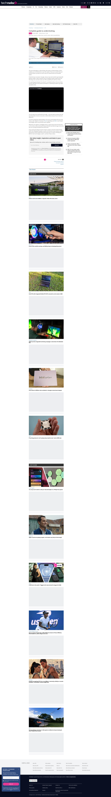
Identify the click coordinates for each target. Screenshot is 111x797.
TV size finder (39, 24)
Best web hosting (56, 24)
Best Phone (59, 763)
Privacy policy (31, 787)
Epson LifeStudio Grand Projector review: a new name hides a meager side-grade (73, 128)
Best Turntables (69, 763)
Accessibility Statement (33, 790)
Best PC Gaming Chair (49, 770)
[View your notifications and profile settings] (103, 3)
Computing (31, 27)
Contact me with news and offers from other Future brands (11, 781)
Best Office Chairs (69, 770)
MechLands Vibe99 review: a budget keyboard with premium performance (74, 134)
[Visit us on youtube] (91, 3)
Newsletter (61, 67)
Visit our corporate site (71, 776)
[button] (108, 2)
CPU (45, 27)
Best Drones (84, 767)
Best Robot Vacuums (86, 770)
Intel (46, 121)
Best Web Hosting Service (38, 767)
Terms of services (45, 148)
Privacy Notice (34, 149)
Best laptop (47, 24)
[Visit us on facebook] (87, 3)
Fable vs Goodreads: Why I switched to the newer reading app (74, 145)
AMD (55, 121)
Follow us (55, 67)
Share (32, 67)
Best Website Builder (37, 770)
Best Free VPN (35, 765)
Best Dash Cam (85, 765)
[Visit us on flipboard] (93, 3)
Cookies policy (45, 787)
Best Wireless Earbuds (70, 767)
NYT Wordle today (66, 24)
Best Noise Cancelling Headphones (72, 765)
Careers (43, 790)
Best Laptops (47, 763)
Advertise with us (59, 787)
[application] (46, 99)
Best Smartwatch (60, 770)
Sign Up (11, 784)
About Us (31, 785)
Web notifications (72, 787)
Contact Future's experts (47, 785)
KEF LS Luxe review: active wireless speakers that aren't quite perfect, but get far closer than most (74, 151)
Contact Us (58, 785)
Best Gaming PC (48, 767)
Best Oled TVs (59, 767)
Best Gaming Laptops (49, 765)
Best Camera (84, 763)
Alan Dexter (36, 33)
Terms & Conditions (10, 789)
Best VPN (75, 24)
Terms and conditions (73, 785)
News (30, 33)
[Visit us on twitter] (89, 3)
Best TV (58, 765)
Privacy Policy (15, 788)
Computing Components (38, 27)
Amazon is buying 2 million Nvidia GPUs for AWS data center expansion (73, 139)
